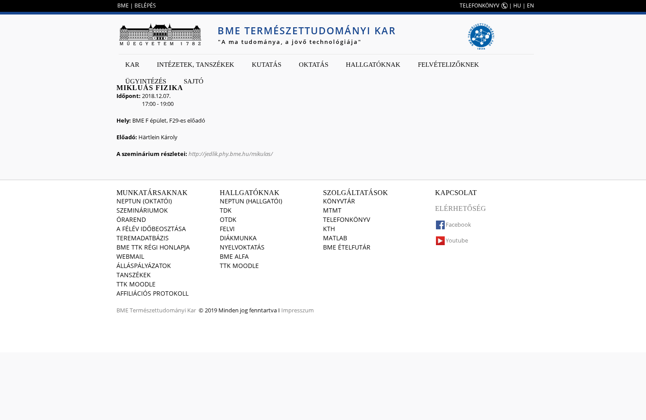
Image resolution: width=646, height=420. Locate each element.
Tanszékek (133, 275)
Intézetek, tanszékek (195, 64)
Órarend (131, 219)
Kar (132, 64)
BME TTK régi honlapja (153, 247)
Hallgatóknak (373, 64)
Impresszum (297, 310)
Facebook (458, 224)
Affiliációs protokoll (152, 293)
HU (517, 5)
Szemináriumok (142, 210)
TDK (226, 210)
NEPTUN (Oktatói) (144, 201)
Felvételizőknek (448, 64)
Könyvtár (339, 201)
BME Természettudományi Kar (307, 30)
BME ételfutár (346, 247)
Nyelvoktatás (242, 247)
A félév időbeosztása (151, 228)
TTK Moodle (136, 284)
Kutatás (266, 64)
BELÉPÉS (145, 5)
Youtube (457, 240)
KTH (329, 228)
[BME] (160, 34)
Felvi (227, 228)
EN (530, 5)
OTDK (228, 219)
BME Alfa (234, 256)
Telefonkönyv (346, 219)
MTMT (332, 210)
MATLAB (335, 238)
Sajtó (193, 81)
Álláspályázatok (143, 265)
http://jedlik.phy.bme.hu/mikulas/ (231, 154)
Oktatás (313, 64)
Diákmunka (238, 238)
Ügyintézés (145, 81)
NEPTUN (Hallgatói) (251, 201)
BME (123, 5)
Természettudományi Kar (163, 310)
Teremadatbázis (142, 238)
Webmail (130, 256)
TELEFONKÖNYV (479, 5)
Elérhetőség (460, 208)
